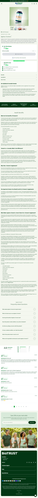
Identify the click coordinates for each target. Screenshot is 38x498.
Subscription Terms (19, 493)
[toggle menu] (1, 4)
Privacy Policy (19, 490)
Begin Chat (5, 459)
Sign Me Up (32, 422)
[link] (23, 352)
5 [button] (23, 406)
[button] (12, 406)
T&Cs (19, 492)
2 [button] (16, 406)
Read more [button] (3, 363)
